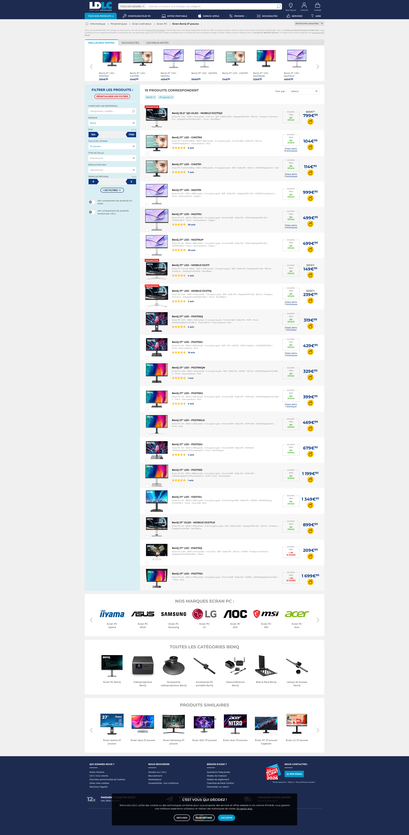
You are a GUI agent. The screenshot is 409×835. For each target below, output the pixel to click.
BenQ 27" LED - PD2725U (187, 444)
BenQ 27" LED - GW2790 (187, 137)
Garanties (212, 783)
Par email (295, 774)
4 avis (190, 454)
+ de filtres (110, 190)
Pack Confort (227, 783)
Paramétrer (204, 817)
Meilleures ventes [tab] (101, 42)
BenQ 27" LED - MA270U (187, 214)
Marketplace (154, 779)
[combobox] (132, 6)
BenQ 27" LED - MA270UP (187, 239)
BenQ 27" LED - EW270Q (187, 548)
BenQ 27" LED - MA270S (186, 189)
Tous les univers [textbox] (130, 6)
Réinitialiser (112, 96)
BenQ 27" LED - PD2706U (187, 393)
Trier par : (280, 91)
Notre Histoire (96, 772)
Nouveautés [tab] (130, 42)
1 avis (190, 378)
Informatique (97, 23)
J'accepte (226, 817)
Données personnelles (101, 779)
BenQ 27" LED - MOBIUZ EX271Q (192, 290)
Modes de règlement (218, 779)
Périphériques (119, 23)
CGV (91, 775)
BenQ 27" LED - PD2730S (187, 469)
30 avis (191, 224)
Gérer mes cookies (99, 783)
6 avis (190, 148)
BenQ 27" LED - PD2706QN (188, 367)
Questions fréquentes (218, 772)
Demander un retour (218, 786)
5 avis (190, 327)
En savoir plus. (245, 808)
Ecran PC (162, 23)
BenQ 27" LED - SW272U (187, 496)
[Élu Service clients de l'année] (273, 778)
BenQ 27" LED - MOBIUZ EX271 (190, 265)
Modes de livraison (217, 775)
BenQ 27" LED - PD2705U (187, 341)
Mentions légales (98, 786)
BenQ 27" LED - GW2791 (186, 164)
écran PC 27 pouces (156, 30)
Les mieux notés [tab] (157, 42)
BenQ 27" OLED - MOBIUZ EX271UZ (193, 522)
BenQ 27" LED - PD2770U (187, 573)
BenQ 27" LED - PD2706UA (188, 420)
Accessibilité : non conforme (163, 783)
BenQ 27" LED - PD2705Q (187, 316)
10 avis (191, 352)
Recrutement (155, 775)
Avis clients (102, 775)
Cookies (121, 779)
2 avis (190, 275)
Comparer (153, 127)
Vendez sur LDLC (157, 772)
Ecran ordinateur (142, 23)
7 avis (190, 172)
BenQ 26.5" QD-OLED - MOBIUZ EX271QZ (197, 113)
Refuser (182, 817)
